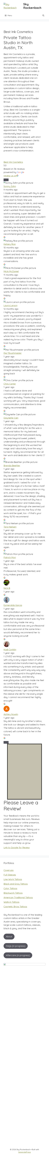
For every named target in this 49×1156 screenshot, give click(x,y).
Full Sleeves (10, 874)
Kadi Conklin (10, 649)
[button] (43, 15)
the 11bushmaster (13, 353)
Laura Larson (10, 305)
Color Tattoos (10, 888)
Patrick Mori (10, 557)
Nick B (7, 588)
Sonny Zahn (10, 186)
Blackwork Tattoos (13, 892)
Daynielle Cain (11, 417)
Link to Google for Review (17, 847)
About (9, 936)
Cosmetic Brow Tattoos (15, 906)
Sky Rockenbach (32, 6)
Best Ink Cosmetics (13, 162)
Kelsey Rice (10, 244)
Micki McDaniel (11, 271)
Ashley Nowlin (11, 714)
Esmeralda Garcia (13, 605)
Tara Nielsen (10, 526)
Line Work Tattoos (13, 879)
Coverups (9, 870)
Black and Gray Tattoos (16, 883)
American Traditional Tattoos (18, 897)
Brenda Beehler (12, 465)
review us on (10, 175)
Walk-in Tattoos (11, 902)
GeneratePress (24, 1152)
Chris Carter (10, 383)
